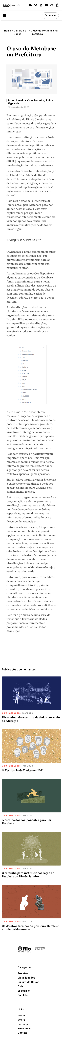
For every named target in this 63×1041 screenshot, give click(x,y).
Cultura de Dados (20, 32)
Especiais (23, 990)
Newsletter (24, 1028)
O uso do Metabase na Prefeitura (44, 32)
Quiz (20, 986)
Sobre (21, 1019)
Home (7, 30)
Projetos (22, 973)
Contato (22, 1032)
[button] (6, 15)
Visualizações (26, 977)
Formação (23, 1024)
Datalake (23, 995)
